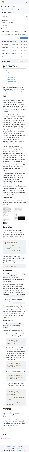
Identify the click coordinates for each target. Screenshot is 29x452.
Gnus (12, 183)
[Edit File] (26, 61)
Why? (7, 71)
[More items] (27, 12)
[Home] (3, 2)
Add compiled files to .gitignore (20, 44)
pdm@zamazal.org (13, 425)
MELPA (5, 232)
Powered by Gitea (10, 446)
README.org (6, 53)
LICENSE (5, 47)
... (19, 41)
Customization (12, 81)
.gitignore (5, 44)
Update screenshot (17, 56)
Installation (11, 77)
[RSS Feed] (2, 9)
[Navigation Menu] (26, 2)
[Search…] (27, 16)
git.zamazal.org (8, 415)
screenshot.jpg (6, 56)
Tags (24, 31)
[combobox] (10, 38)
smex (16, 313)
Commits (6, 31)
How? (7, 75)
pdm (4, 6)
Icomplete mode (8, 313)
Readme (4, 25)
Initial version (15, 47)
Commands (11, 79)
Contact (8, 84)
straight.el (18, 232)
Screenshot (11, 73)
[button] (7, 9)
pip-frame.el (6, 50)
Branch (15, 31)
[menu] (6, 450)
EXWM (11, 91)
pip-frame (11, 6)
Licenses (19, 450)
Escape (21, 61)
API (24, 450)
